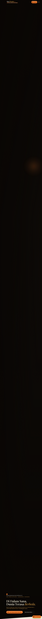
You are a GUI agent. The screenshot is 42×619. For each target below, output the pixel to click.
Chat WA (35, 2)
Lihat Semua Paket (28, 612)
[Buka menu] (39, 2)
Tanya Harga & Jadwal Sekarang (15, 612)
